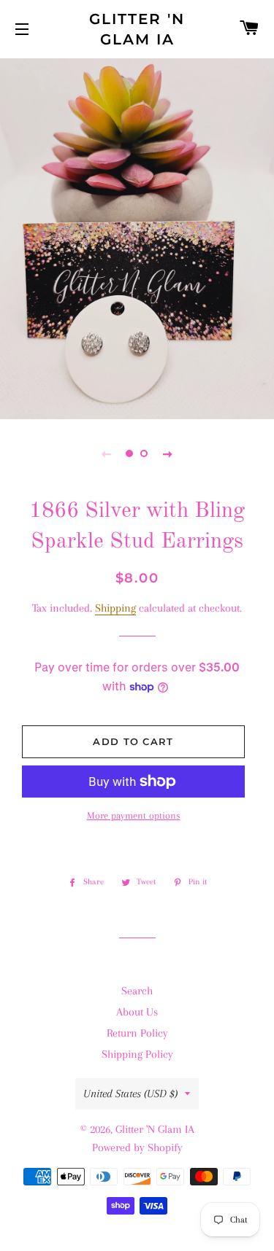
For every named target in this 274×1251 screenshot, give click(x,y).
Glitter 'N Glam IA (137, 29)
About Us (137, 1011)
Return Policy (137, 1033)
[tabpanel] (137, 237)
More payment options (133, 815)
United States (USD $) (130, 1093)
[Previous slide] (107, 453)
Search (137, 990)
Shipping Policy (137, 1054)
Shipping (115, 608)
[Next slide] (168, 453)
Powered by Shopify (137, 1147)
